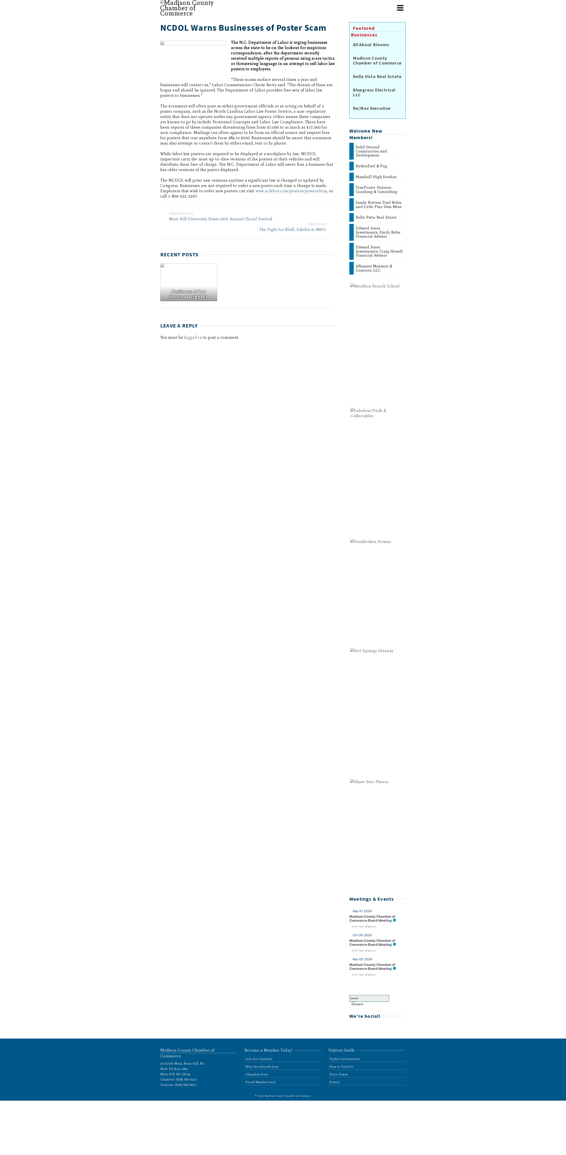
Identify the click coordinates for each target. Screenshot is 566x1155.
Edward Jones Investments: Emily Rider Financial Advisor (378, 232)
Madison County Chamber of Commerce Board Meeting (372, 918)
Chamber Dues (256, 1074)
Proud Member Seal (260, 1082)
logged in (193, 337)
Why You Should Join (261, 1067)
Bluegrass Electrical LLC (374, 92)
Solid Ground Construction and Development (371, 151)
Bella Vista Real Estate (377, 76)
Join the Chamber (259, 1059)
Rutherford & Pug (371, 166)
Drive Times (338, 1074)
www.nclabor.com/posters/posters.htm (291, 190)
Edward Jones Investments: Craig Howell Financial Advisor (379, 251)
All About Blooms (371, 44)
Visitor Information (344, 1059)
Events (334, 1082)
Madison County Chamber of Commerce (377, 60)
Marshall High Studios (376, 177)
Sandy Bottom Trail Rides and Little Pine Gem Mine (379, 204)
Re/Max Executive (372, 108)
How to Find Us (341, 1067)
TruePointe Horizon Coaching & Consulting (376, 189)
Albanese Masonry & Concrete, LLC (374, 268)
